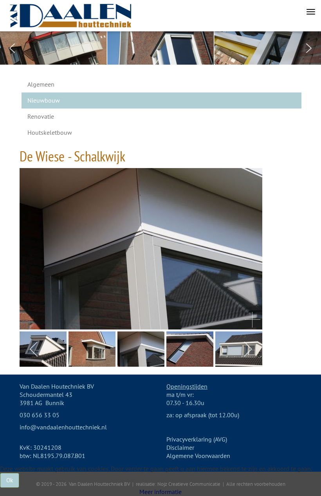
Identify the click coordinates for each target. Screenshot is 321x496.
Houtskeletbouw (49, 132)
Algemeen (40, 84)
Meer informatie (160, 492)
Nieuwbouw (43, 100)
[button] (12, 48)
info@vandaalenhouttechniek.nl (63, 427)
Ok (9, 480)
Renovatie (40, 116)
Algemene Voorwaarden (198, 456)
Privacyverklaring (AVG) (196, 439)
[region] (160, 48)
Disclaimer (180, 447)
